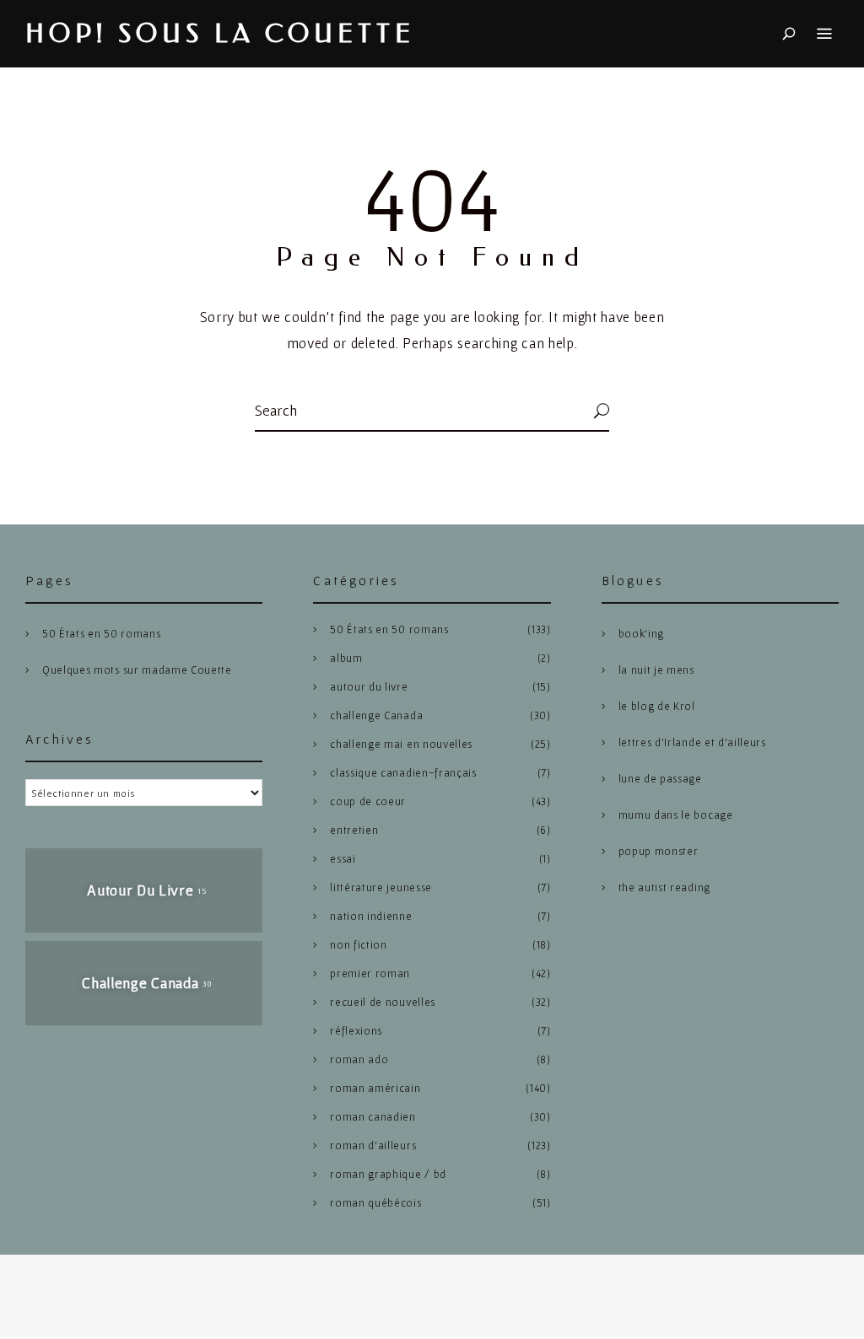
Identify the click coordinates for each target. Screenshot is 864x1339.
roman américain (375, 1088)
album (346, 658)
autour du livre (369, 686)
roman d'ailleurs (373, 1145)
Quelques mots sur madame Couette (137, 670)
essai (342, 858)
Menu (824, 33)
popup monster (658, 851)
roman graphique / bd (388, 1174)
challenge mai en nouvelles (401, 744)
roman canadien (373, 1116)
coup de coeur (368, 801)
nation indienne (371, 916)
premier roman (370, 973)
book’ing (641, 633)
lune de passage (660, 778)
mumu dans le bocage (675, 815)
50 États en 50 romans (101, 633)
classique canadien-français (403, 772)
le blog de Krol (656, 706)
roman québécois (375, 1202)
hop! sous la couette (220, 34)
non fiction (358, 944)
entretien (354, 830)
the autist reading (664, 887)
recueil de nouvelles (382, 1002)
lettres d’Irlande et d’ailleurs (692, 742)
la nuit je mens (656, 670)
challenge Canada (376, 715)
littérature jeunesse (381, 887)
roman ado (359, 1059)
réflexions (356, 1030)
